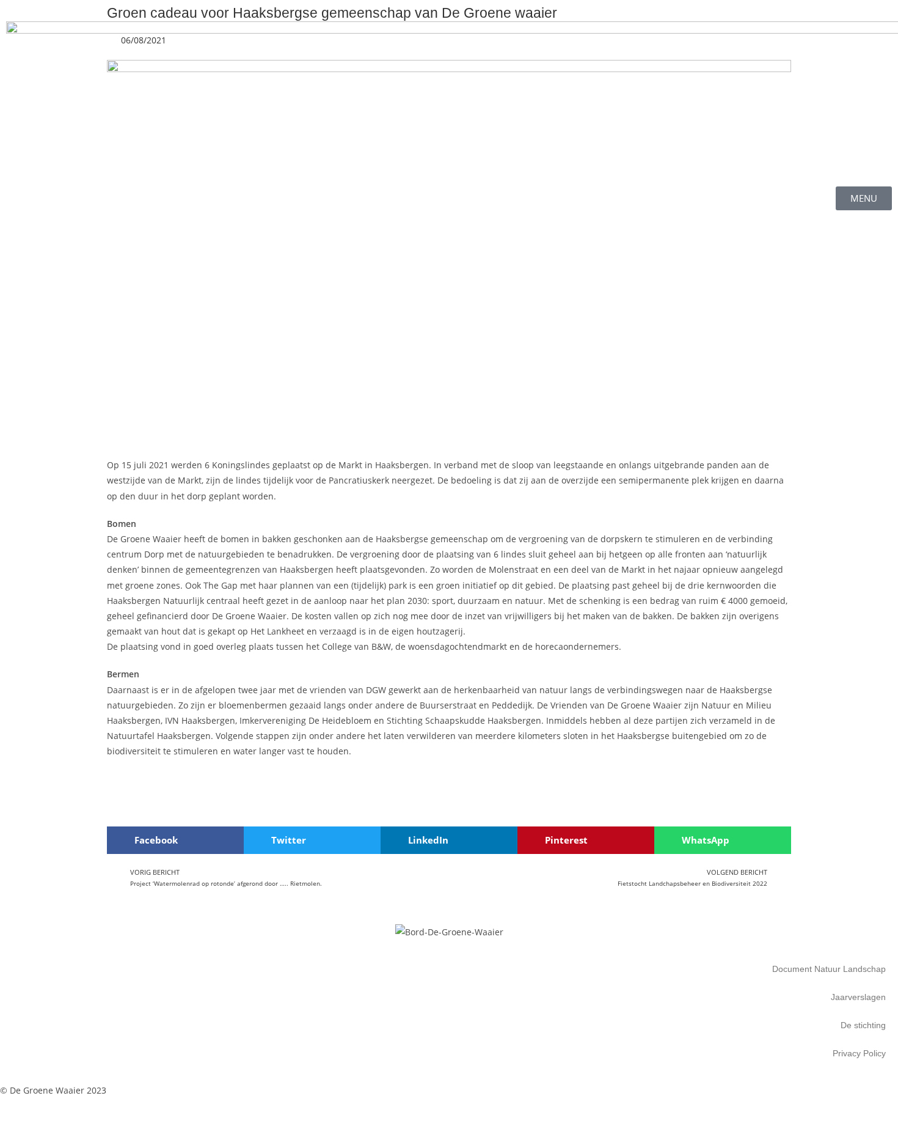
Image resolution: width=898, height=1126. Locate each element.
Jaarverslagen (858, 997)
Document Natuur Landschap (829, 969)
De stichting (863, 1025)
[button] (175, 840)
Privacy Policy (859, 1053)
